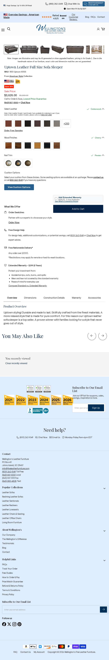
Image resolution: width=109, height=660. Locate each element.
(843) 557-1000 (11, 102)
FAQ (15, 652)
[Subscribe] (103, 610)
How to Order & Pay (11, 577)
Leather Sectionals (10, 501)
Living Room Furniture (12, 522)
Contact (101, 17)
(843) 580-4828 (9, 481)
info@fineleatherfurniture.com (15, 468)
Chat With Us (74, 4)
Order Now (14, 222)
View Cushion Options (19, 187)
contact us (98, 177)
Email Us (56, 437)
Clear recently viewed (16, 363)
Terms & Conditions (11, 590)
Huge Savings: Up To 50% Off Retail (19, 5)
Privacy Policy (8, 594)
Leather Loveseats (10, 509)
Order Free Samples (13, 130)
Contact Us (25, 652)
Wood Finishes (10, 138)
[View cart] (103, 29)
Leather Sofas (8, 492)
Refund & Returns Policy (12, 586)
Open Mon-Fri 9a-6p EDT (76, 9)
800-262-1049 (16, 180)
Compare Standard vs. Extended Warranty (28, 285)
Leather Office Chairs (11, 518)
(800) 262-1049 (56, 4)
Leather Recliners (9, 505)
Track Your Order (9, 568)
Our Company (8, 535)
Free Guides (7, 573)
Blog (87, 17)
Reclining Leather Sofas (12, 496)
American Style (16, 76)
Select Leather (10, 109)
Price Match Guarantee (12, 581)
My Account (39, 652)
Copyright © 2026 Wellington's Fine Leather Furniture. (72, 652)
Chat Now (25, 102)
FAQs (93, 17)
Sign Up (96, 407)
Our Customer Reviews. (73, 17)
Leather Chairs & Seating (13, 514)
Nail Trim (8, 155)
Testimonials (8, 543)
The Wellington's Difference (14, 539)
